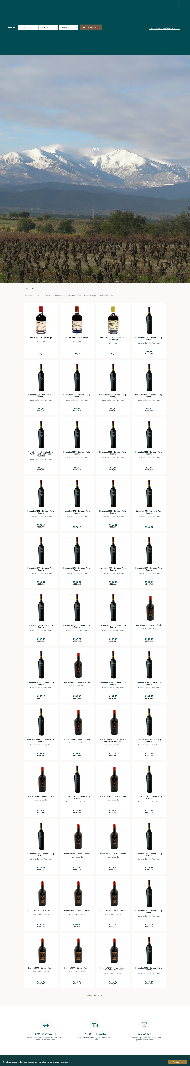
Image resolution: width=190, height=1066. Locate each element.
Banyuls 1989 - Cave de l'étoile (149, 625)
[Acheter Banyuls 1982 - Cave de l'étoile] (113, 836)
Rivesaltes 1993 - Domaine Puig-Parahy (149, 453)
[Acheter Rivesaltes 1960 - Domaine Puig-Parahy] (113, 607)
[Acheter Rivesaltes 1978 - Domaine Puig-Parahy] (77, 607)
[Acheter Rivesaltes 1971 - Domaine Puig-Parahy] (149, 493)
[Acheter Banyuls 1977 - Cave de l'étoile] (77, 950)
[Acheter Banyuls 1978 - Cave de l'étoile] (41, 950)
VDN (32, 288)
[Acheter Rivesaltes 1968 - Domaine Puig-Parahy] (113, 493)
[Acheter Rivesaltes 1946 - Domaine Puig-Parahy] (41, 836)
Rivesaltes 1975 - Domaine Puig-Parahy (113, 569)
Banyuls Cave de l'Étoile (149, 628)
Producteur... (44, 27)
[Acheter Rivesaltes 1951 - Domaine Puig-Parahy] (149, 721)
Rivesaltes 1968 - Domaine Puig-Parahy (113, 512)
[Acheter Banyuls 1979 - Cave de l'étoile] (113, 893)
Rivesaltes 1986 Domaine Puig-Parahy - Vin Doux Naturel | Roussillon (41, 454)
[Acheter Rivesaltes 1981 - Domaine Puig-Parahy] (149, 664)
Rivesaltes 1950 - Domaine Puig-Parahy (77, 797)
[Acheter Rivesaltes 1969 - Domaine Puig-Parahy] (41, 493)
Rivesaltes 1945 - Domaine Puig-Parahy (149, 854)
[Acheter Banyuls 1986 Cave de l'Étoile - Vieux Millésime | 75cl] (113, 721)
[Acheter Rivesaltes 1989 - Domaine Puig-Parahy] (113, 377)
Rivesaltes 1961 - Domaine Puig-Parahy (40, 626)
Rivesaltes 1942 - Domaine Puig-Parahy (149, 911)
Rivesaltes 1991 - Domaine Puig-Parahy (40, 395)
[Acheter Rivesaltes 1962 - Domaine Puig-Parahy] (149, 550)
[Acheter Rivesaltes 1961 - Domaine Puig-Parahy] (41, 607)
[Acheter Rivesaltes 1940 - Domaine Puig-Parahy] (149, 950)
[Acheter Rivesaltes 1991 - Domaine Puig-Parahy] (41, 377)
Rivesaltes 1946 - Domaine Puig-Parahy (41, 854)
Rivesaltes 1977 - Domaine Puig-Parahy (41, 569)
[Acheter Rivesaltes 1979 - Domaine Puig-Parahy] (77, 493)
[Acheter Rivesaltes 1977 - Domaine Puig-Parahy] (41, 550)
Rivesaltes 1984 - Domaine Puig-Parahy (77, 453)
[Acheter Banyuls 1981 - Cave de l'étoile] (41, 893)
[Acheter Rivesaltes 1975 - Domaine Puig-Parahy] (113, 550)
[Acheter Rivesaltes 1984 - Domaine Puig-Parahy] (77, 434)
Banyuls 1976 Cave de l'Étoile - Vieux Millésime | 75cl (113, 969)
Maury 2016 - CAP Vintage (41, 337)
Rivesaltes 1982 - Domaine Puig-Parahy (41, 740)
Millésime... (64, 27)
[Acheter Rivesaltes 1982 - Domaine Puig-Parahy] (41, 721)
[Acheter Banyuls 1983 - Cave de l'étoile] (77, 836)
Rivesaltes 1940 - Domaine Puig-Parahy (149, 969)
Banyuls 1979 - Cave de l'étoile (113, 910)
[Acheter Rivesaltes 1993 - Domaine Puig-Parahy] (149, 434)
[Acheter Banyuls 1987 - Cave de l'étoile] (77, 721)
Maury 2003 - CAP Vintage (77, 337)
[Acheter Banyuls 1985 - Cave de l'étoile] (41, 779)
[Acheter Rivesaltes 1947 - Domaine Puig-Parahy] (149, 779)
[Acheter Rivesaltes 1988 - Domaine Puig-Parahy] (149, 377)
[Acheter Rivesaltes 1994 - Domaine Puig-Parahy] (149, 320)
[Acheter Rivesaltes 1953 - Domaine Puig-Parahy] (113, 664)
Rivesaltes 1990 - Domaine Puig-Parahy (77, 395)
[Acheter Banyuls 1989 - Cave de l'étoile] (149, 607)
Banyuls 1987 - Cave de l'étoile (77, 739)
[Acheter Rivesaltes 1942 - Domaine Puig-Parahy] (149, 893)
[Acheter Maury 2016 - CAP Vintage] (41, 320)
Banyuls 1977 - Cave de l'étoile (77, 968)
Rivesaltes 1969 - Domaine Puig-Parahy (41, 512)
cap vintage (41, 341)
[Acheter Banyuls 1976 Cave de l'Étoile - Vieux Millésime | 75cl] (113, 950)
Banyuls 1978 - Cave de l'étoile (41, 968)
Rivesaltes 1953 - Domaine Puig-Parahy (113, 683)
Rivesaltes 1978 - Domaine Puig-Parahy (77, 626)
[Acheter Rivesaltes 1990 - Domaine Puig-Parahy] (77, 377)
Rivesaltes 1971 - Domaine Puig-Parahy (149, 512)
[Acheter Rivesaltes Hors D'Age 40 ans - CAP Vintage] (113, 320)
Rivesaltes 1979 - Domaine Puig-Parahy (77, 512)
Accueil (26, 288)
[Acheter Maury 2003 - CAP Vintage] (77, 320)
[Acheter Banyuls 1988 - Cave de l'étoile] (77, 664)
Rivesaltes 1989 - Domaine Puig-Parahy (113, 395)
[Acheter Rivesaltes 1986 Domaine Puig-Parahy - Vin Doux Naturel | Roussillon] (41, 434)
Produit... (23, 27)
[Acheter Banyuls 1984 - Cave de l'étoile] (113, 779)
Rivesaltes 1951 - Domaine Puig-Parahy (149, 740)
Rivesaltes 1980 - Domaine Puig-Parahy (113, 453)
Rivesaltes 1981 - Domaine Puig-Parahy (149, 683)
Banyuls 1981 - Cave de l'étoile (41, 910)
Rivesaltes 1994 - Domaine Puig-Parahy (149, 338)
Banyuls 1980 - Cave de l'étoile (77, 910)
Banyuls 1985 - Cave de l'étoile (41, 796)
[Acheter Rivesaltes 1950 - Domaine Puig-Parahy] (77, 779)
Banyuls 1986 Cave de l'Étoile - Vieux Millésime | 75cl (113, 740)
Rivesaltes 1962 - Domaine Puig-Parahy (149, 569)
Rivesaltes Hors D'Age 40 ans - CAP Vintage (113, 338)
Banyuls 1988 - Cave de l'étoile (77, 682)
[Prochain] (101, 997)
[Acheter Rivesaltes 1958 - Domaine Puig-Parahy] (41, 664)
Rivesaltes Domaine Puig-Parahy (149, 343)
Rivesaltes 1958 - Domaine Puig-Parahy (41, 683)
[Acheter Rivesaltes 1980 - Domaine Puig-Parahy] (113, 434)
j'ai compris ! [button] (177, 1062)
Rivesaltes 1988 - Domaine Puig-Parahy (149, 395)
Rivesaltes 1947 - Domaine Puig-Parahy (149, 797)
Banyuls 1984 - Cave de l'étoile (113, 796)
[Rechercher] (180, 5)
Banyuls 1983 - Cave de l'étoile (77, 853)
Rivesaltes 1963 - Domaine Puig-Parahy (77, 569)
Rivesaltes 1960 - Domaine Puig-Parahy (113, 626)
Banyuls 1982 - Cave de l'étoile (113, 853)
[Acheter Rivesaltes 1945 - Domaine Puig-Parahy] (149, 836)
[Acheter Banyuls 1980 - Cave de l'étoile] (77, 893)
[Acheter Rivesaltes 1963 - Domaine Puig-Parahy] (77, 550)
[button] (68, 1062)
